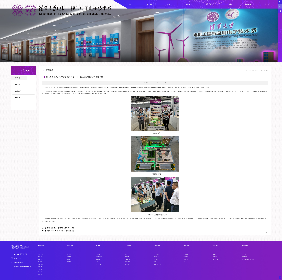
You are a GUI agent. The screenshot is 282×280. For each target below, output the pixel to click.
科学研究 (99, 245)
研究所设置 (40, 264)
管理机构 (40, 259)
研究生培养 (127, 261)
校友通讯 (216, 245)
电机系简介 (40, 254)
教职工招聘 (157, 259)
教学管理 (127, 256)
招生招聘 (157, 245)
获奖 (97, 261)
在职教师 (69, 259)
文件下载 (40, 274)
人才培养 (128, 245)
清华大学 (244, 254)
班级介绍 (215, 256)
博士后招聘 (157, 261)
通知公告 (17, 84)
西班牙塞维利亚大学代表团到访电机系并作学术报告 (58, 228)
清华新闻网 (244, 256)
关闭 (266, 233)
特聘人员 (69, 261)
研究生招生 (157, 256)
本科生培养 (127, 259)
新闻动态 (17, 78)
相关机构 (40, 271)
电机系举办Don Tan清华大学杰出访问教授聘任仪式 (58, 231)
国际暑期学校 (157, 264)
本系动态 (257, 70)
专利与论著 (98, 264)
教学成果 (127, 264)
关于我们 (41, 245)
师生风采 (17, 98)
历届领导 (40, 261)
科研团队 (40, 266)
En (280, 6)
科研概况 (98, 254)
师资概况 (69, 254)
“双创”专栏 (18, 91)
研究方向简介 (99, 256)
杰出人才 (69, 256)
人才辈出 (40, 269)
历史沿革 (40, 256)
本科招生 (156, 254)
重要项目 (98, 259)
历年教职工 (215, 259)
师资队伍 (70, 245)
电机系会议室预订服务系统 (248, 259)
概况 (126, 254)
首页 (253, 70)
